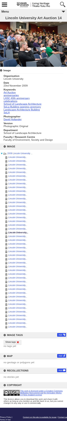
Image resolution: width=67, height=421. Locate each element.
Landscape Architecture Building (22, 109)
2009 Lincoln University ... (19, 153)
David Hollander (13, 119)
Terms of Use (5, 420)
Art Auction (10, 92)
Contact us (62, 417)
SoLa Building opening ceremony (22, 106)
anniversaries (11, 95)
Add (60, 335)
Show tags (10, 342)
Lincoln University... (17, 157)
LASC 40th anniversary (17, 98)
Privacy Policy (5, 417)
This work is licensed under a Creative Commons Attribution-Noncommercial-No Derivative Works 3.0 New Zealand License (41, 393)
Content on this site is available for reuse (39, 417)
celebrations (10, 101)
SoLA (7, 112)
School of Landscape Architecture (22, 103)
